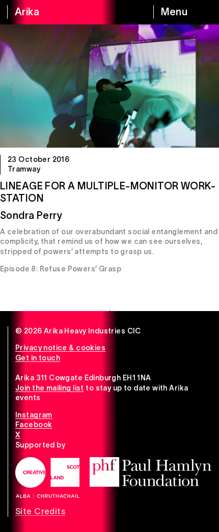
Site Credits (40, 511)
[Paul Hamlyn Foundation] (150, 472)
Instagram (33, 415)
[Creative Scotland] (47, 477)
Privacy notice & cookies (60, 348)
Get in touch (37, 358)
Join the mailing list (49, 388)
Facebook (33, 425)
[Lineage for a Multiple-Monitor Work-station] (109, 86)
